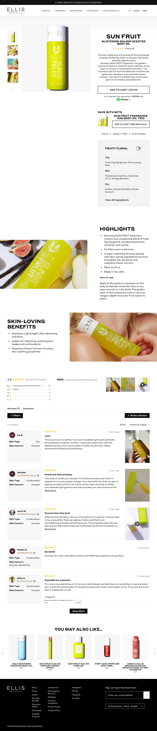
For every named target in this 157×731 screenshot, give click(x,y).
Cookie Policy (54, 710)
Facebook (76, 695)
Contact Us (53, 687)
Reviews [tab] (13, 409)
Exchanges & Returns (53, 692)
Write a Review (140, 416)
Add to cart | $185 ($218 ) (131, 124)
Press (34, 691)
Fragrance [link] (60, 11)
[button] (123, 48)
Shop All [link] (46, 11)
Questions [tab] (28, 409)
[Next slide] (154, 653)
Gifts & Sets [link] (92, 11)
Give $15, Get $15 (36, 699)
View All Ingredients (117, 200)
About (34, 695)
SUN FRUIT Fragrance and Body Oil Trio (131, 117)
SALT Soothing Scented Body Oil (22, 665)
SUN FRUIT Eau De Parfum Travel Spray (50, 666)
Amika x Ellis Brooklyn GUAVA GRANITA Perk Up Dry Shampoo (135, 667)
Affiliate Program (36, 715)
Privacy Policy (54, 707)
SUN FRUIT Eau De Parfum (78, 665)
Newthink (38, 726)
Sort (123, 424)
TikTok (75, 691)
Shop (34, 687)
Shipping (52, 697)
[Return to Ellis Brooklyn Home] (16, 11)
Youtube (75, 698)
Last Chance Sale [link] (111, 11)
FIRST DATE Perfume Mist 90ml (107, 665)
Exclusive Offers (36, 705)
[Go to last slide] (2, 653)
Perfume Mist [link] (76, 11)
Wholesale (36, 710)
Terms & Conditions (53, 702)
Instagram (76, 687)
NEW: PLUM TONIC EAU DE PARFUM (78, 2)
